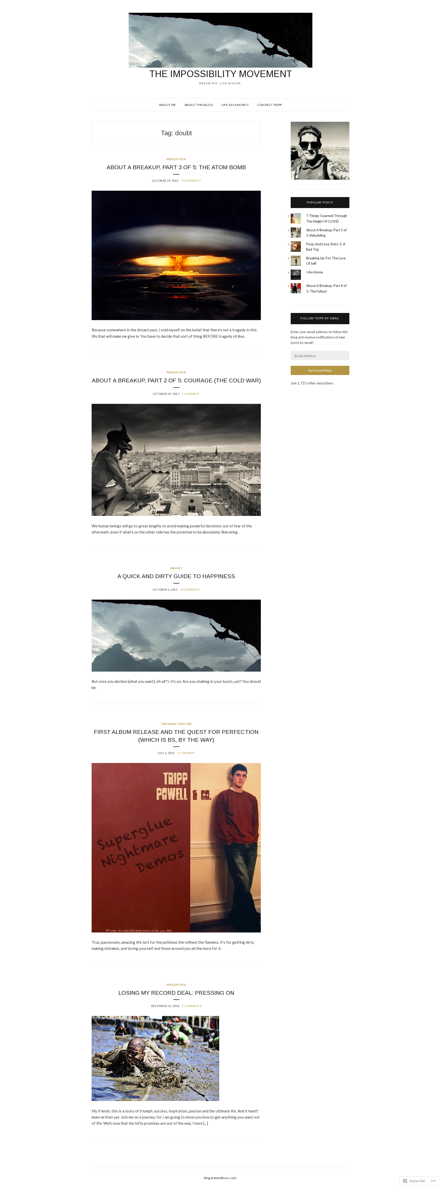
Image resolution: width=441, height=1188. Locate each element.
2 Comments (192, 1006)
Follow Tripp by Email (319, 318)
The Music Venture (176, 723)
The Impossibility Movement (220, 74)
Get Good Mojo (320, 370)
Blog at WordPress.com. (220, 1178)
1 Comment (191, 393)
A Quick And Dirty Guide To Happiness (176, 576)
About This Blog (199, 105)
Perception (176, 159)
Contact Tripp (269, 105)
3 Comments (190, 589)
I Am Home (314, 272)
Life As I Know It (235, 105)
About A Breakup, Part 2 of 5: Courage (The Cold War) (176, 380)
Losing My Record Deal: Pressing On (176, 993)
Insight (176, 568)
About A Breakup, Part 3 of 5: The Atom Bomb (176, 167)
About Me (167, 105)
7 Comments (191, 180)
